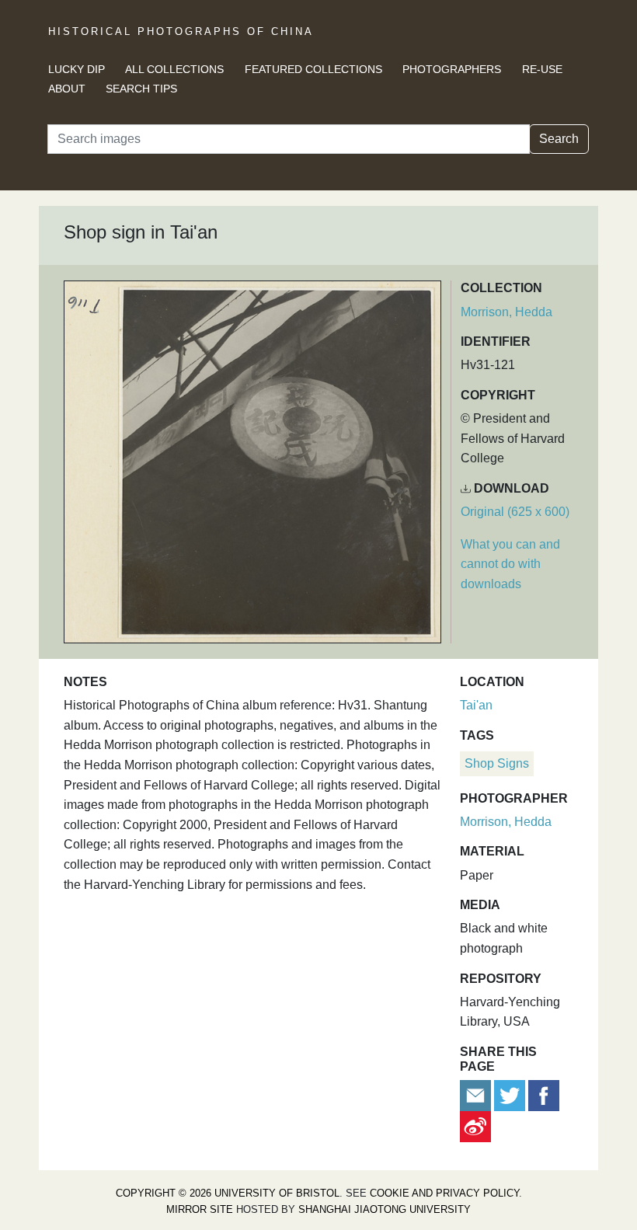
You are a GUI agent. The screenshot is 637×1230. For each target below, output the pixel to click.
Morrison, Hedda (506, 312)
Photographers (451, 69)
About (66, 88)
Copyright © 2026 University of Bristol (227, 1193)
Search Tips (141, 88)
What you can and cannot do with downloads (510, 564)
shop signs (497, 763)
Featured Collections (313, 69)
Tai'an (476, 705)
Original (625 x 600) (515, 511)
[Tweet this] (511, 1095)
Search (559, 138)
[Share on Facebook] (543, 1095)
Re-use (542, 69)
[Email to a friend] (477, 1095)
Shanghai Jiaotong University (384, 1209)
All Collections (174, 69)
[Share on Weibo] (475, 1126)
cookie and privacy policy (444, 1193)
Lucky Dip (76, 69)
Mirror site (199, 1209)
